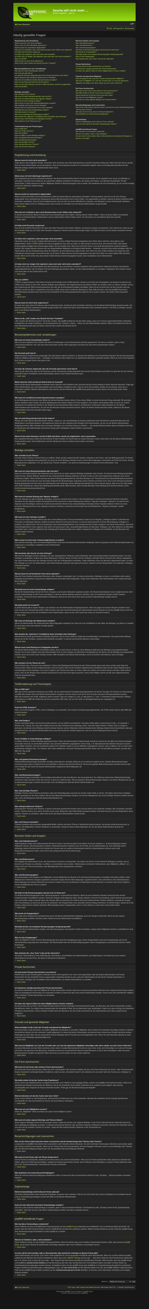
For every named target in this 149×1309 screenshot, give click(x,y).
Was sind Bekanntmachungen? (26, 140)
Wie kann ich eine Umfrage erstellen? (28, 101)
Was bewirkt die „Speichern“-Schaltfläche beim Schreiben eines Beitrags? (41, 116)
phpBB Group (71, 1227)
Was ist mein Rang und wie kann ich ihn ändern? (32, 82)
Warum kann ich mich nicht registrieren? (29, 61)
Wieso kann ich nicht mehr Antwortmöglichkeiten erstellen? (35, 103)
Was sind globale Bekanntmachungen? (28, 137)
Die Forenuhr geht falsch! (24, 73)
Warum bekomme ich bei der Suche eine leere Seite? (94, 95)
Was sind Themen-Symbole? (25, 146)
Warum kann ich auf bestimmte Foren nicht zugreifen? (34, 107)
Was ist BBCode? (21, 129)
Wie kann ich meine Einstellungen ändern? (30, 71)
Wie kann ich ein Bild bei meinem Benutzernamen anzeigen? (36, 80)
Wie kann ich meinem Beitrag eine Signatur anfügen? (33, 99)
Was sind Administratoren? (85, 43)
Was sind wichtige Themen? (25, 142)
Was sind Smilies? (21, 133)
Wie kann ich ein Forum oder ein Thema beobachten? (94, 112)
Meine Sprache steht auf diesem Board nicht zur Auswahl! (35, 77)
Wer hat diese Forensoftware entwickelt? (90, 131)
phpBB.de (54, 1231)
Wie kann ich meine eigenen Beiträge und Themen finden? (96, 99)
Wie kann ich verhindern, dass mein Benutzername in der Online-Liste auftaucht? (43, 50)
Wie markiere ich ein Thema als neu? (28, 121)
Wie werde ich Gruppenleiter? (86, 52)
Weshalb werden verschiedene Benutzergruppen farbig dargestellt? (99, 54)
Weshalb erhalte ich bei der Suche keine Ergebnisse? (94, 93)
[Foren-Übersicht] (33, 12)
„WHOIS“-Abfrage (74, 1258)
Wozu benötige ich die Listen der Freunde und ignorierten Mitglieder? (100, 78)
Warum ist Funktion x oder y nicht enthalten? (91, 134)
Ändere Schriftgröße (132, 23)
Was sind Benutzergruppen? (86, 47)
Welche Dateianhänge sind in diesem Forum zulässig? (95, 121)
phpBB (67, 1291)
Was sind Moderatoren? (84, 45)
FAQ (110, 28)
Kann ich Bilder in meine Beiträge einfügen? (30, 135)
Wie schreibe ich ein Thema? (25, 94)
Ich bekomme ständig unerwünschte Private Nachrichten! (96, 69)
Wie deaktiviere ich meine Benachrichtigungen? (92, 114)
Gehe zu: (104, 1281)
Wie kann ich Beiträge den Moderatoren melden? (32, 114)
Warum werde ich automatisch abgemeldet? (30, 47)
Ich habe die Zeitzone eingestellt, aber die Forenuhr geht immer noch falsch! (41, 75)
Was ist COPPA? (21, 59)
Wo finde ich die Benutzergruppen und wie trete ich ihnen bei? (97, 50)
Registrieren (119, 28)
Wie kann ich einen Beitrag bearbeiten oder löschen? (33, 96)
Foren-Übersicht (23, 24)
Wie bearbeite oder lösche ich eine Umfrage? (30, 105)
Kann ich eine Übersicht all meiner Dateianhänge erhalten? (96, 124)
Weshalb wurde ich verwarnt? (25, 112)
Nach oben (21, 170)
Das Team (71, 1287)
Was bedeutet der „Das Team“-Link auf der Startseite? (95, 59)
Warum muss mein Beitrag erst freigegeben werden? (33, 119)
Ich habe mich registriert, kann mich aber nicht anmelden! (35, 54)
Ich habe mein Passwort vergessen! (27, 52)
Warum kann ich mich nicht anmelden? (28, 43)
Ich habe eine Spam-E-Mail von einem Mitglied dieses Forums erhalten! (101, 71)
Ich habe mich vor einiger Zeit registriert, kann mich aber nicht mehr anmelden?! (43, 56)
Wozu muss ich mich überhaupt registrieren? (30, 45)
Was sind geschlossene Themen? (27, 144)
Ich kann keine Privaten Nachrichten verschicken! (93, 66)
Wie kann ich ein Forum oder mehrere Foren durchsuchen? (97, 91)
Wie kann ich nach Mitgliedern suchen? (89, 97)
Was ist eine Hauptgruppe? (85, 56)
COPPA (35, 244)
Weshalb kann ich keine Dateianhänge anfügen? (32, 110)
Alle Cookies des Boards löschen (88, 1287)
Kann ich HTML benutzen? (24, 131)
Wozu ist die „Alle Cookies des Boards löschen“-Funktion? (35, 63)
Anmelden (130, 28)
